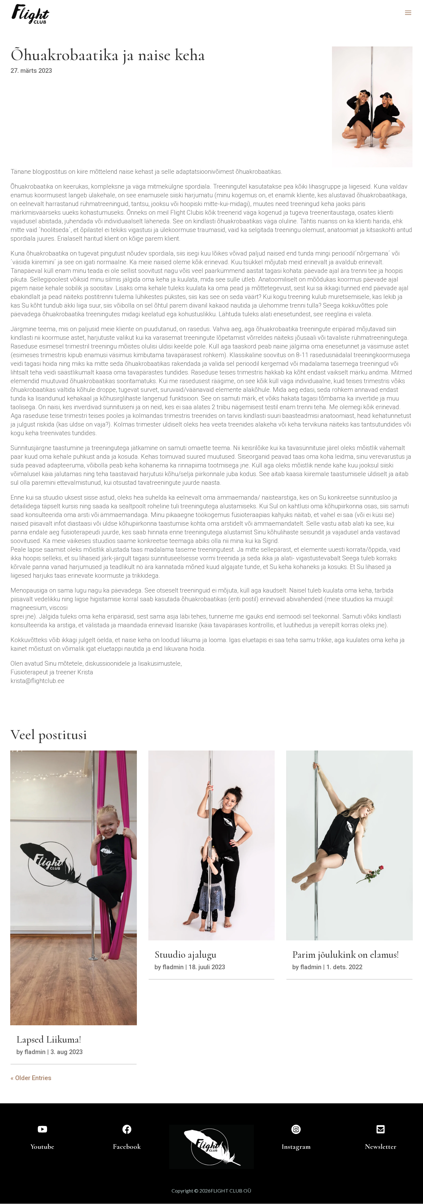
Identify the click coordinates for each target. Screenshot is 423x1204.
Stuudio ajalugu (185, 954)
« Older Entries (31, 1078)
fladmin (35, 1052)
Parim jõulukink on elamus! (345, 954)
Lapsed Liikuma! (48, 1039)
